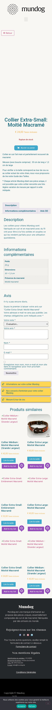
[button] (26, 19)
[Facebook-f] (20, 635)
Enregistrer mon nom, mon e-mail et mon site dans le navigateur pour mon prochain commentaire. (25, 367)
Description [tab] (11, 205)
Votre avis (9, 328)
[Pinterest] (28, 635)
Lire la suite (8, 460)
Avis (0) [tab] (44, 211)
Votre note (10, 320)
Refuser (32, 706)
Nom (7, 343)
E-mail (7, 352)
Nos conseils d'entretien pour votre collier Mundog (24, 392)
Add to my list (10, 466)
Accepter (21, 706)
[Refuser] (48, 703)
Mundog (26, 606)
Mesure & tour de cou (15, 399)
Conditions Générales (26, 672)
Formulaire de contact (26, 646)
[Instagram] (24, 635)
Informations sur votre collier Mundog (22, 384)
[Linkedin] (32, 635)
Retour (8, 33)
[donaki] (21, 466)
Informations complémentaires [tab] (20, 211)
